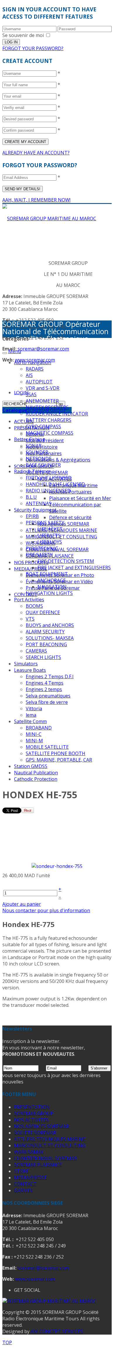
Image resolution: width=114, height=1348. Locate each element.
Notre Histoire (42, 447)
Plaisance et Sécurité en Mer (80, 498)
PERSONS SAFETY (45, 522)
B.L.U (31, 497)
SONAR (34, 446)
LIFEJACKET (50, 529)
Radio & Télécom (32, 471)
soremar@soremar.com (43, 349)
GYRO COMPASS (43, 426)
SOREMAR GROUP (33, 1113)
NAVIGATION (52, 587)
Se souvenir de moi (23, 35)
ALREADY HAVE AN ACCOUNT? (36, 152)
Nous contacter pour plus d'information (46, 910)
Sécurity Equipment (35, 510)
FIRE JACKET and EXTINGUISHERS (74, 567)
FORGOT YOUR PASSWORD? (32, 48)
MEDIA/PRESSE (30, 568)
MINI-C (34, 734)
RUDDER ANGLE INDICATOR (57, 413)
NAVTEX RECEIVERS (47, 407)
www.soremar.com (35, 1279)
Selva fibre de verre (47, 702)
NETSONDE (38, 458)
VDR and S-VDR (42, 388)
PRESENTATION (32, 1107)
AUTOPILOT (39, 381)
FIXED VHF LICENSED (49, 478)
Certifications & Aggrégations (58, 460)
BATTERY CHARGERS (48, 420)
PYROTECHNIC (42, 548)
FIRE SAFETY (39, 554)
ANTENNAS (38, 503)
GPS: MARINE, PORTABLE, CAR (59, 760)
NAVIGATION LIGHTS (49, 593)
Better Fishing (29, 439)
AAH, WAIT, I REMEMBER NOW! (36, 200)
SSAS (31, 394)
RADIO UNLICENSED (48, 490)
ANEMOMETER (42, 401)
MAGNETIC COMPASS (49, 433)
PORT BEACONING (46, 644)
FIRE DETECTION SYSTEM (65, 561)
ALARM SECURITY (45, 631)
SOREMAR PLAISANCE (38, 1165)
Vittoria (34, 708)
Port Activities (29, 599)
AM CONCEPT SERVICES (57, 1331)
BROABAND (39, 728)
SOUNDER (37, 452)
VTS (30, 619)
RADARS (35, 369)
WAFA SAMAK (29, 1152)
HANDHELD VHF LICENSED (55, 484)
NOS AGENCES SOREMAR (41, 1126)
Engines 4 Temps (44, 683)
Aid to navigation (32, 362)
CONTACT (25, 1184)
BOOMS (34, 606)
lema (31, 715)
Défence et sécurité (70, 517)
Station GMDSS (30, 766)
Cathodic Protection (35, 779)
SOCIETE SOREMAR (35, 1132)
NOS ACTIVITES (31, 1120)
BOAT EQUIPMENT (47, 574)
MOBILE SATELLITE (47, 747)
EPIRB (32, 516)
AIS (29, 375)
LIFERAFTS (49, 535)
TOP (7, 1342)
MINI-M (34, 740)
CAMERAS (36, 651)
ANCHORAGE (51, 580)
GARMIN (23, 1190)
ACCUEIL (24, 421)
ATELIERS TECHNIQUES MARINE (49, 1139)
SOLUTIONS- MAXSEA (50, 638)
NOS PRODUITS (31, 562)
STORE (21, 1171)
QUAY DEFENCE (43, 612)
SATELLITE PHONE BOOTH (55, 753)
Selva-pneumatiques (48, 695)
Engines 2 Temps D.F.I (50, 676)
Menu (14, 351)
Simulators (26, 663)
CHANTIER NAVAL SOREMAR (45, 1158)
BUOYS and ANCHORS (50, 625)
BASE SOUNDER (43, 465)
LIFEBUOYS (49, 542)
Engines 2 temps (44, 689)
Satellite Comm (30, 721)
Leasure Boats (30, 670)
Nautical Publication (36, 772)
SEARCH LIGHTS (43, 657)
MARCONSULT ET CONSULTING (61, 536)
